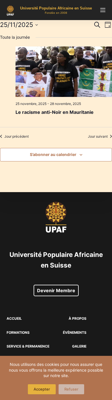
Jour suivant (98, 136)
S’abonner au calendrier (53, 154)
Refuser (71, 389)
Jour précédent (16, 136)
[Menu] (102, 10)
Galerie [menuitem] (79, 346)
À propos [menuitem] (77, 318)
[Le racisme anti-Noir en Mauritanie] (64, 71)
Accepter (42, 389)
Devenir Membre (56, 290)
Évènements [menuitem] (74, 332)
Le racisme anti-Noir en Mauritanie (55, 112)
